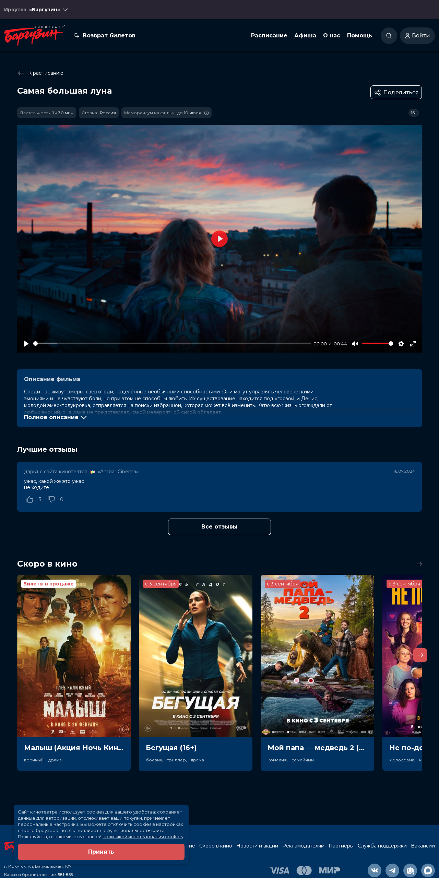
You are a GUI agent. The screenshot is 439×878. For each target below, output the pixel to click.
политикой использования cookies (143, 836)
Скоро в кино (215, 846)
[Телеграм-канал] (392, 870)
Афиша (305, 35)
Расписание (269, 35)
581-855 (65, 874)
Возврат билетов (109, 35)
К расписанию (45, 73)
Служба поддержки (382, 846)
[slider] (172, 343)
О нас (331, 35)
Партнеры (341, 846)
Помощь (359, 35)
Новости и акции (257, 846)
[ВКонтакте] (374, 870)
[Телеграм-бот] (410, 870)
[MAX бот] (428, 870)
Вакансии (423, 846)
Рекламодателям (303, 846)
